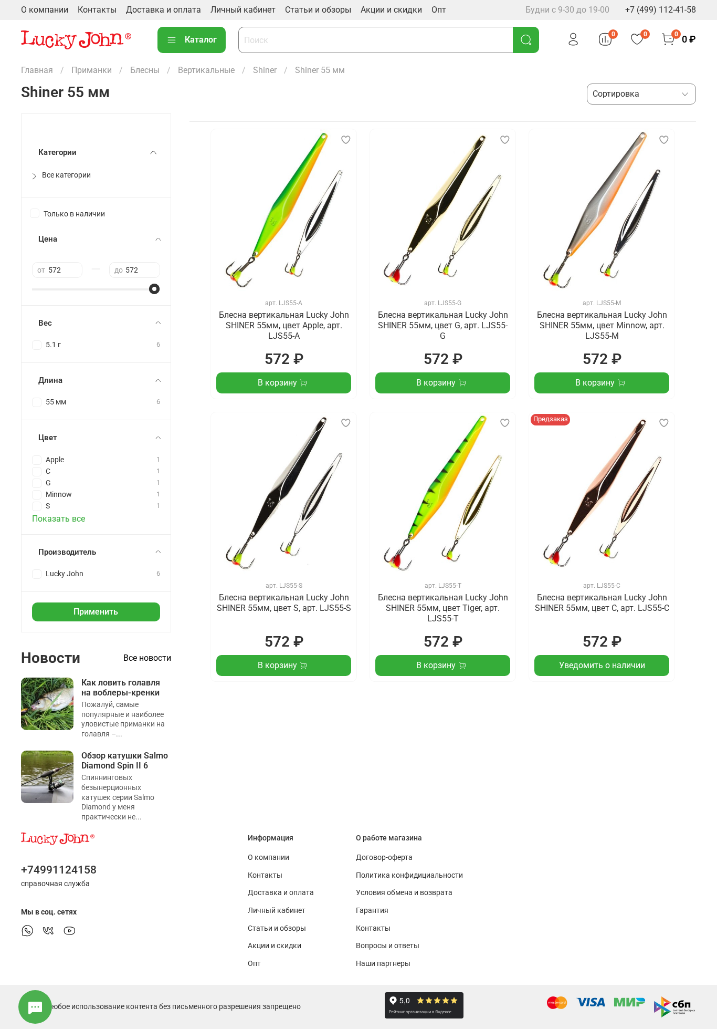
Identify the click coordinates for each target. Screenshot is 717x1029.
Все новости (147, 658)
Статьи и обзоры (318, 10)
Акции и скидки (391, 10)
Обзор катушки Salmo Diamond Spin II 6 (124, 761)
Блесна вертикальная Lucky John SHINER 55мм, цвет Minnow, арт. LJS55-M (602, 325)
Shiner (265, 70)
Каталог (201, 40)
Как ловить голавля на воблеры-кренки (120, 688)
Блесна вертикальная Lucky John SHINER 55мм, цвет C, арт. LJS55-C (602, 603)
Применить (95, 612)
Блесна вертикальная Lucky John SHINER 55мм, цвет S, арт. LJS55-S (284, 603)
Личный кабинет (243, 10)
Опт (438, 10)
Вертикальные (206, 70)
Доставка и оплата (163, 10)
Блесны (145, 70)
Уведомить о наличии (602, 665)
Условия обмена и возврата (404, 892)
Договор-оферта (384, 857)
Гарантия (372, 910)
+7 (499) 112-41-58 (660, 10)
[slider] (155, 289)
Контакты (97, 10)
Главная (37, 70)
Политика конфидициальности (409, 875)
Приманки (91, 70)
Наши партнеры (383, 963)
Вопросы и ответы (387, 945)
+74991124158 (59, 870)
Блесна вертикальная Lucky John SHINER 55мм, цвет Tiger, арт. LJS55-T (443, 608)
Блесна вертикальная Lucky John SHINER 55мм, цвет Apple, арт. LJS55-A (284, 325)
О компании (44, 10)
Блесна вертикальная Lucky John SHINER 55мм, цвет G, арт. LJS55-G (443, 325)
